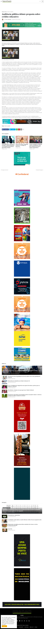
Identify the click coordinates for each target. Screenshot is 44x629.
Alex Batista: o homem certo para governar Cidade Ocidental (21, 390)
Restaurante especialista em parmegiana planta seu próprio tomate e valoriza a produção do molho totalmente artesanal (25, 395)
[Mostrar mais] (23, 129)
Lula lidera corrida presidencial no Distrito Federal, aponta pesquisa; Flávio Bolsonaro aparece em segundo (21, 510)
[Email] (21, 129)
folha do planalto (10, 11)
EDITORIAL (26, 627)
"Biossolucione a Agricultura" (14, 515)
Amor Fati (10, 528)
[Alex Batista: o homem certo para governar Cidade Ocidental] (4, 391)
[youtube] (20, 621)
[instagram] (22, 621)
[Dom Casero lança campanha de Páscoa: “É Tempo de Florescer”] (22, 139)
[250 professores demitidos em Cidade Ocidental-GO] (4, 382)
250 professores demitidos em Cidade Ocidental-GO (19, 380)
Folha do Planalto (25, 625)
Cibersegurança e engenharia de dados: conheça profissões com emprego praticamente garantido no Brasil (8, 146)
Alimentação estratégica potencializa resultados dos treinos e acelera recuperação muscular (23, 525)
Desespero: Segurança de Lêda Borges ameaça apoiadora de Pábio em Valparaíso (21, 371)
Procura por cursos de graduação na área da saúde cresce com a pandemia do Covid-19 (24, 377)
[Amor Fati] (4, 530)
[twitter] (17, 621)
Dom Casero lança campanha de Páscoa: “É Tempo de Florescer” (22, 145)
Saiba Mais (4, 624)
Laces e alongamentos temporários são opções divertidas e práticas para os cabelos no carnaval (24, 386)
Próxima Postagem (39, 169)
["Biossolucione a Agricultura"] (4, 516)
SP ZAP (36, 627)
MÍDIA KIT (32, 627)
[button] (1, 1)
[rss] (29, 621)
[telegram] (24, 621)
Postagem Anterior (4, 169)
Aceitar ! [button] (4, 626)
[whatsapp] (27, 621)
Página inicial (4, 11)
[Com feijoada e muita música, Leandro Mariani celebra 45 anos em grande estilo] (4, 521)
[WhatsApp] (17, 129)
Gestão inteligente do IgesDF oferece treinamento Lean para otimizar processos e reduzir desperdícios (35, 146)
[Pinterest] (19, 129)
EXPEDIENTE (21, 627)
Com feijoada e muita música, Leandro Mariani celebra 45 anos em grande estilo (24, 519)
